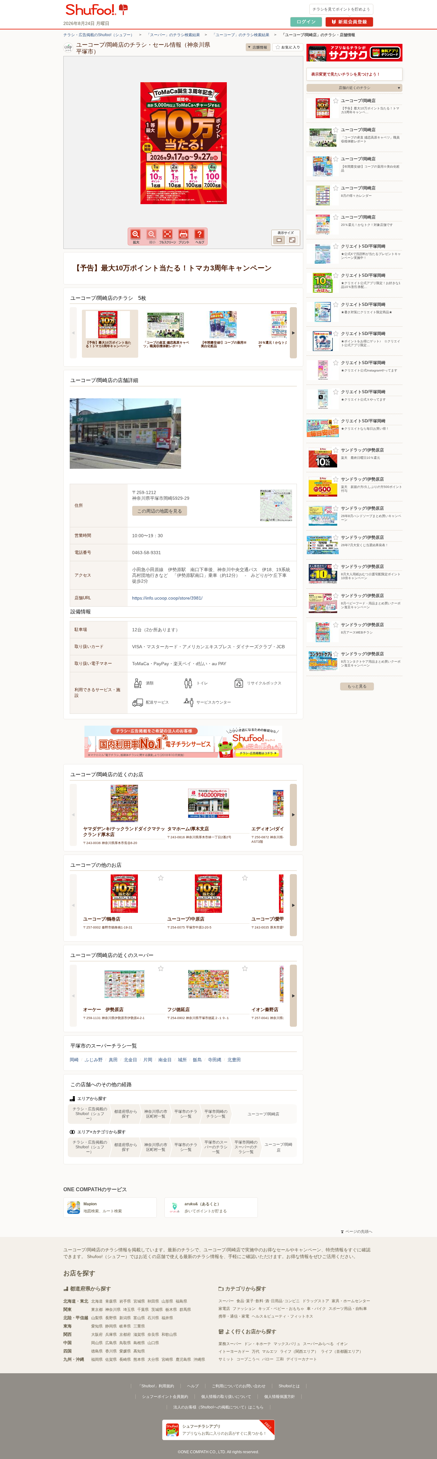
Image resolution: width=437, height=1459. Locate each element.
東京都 (97, 1309)
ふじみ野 (94, 1059)
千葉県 (143, 1309)
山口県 (153, 1343)
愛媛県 (125, 1351)
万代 (255, 1351)
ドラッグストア (315, 1301)
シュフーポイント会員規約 (165, 1396)
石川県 (153, 1318)
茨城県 (157, 1309)
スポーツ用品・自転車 (348, 1308)
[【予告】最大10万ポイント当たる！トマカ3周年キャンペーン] (110, 324)
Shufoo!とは (289, 1386)
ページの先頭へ (356, 1231)
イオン (342, 1344)
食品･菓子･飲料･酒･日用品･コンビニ (268, 1301)
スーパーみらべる (318, 1344)
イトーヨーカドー (234, 1351)
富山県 (139, 1318)
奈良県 (153, 1334)
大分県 (153, 1359)
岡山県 (97, 1343)
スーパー (226, 1301)
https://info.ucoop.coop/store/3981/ (167, 598)
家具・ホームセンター (351, 1301)
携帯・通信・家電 (234, 1316)
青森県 (111, 1301)
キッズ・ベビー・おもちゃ (281, 1308)
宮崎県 (167, 1359)
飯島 (197, 1059)
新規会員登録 (349, 22)
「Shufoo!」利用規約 (156, 1386)
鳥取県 (125, 1343)
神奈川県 (113, 1309)
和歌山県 (169, 1334)
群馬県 (185, 1309)
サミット (226, 1359)
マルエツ (269, 1351)
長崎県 (125, 1359)
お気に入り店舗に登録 (287, 47)
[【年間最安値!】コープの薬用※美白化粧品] (225, 324)
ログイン (306, 22)
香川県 (111, 1351)
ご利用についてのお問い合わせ (239, 1386)
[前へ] (73, 332)
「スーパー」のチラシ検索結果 (173, 35)
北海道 (97, 1301)
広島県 (111, 1343)
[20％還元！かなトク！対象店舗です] (282, 324)
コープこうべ (247, 1359)
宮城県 (139, 1301)
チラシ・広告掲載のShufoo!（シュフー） (98, 35)
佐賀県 (111, 1359)
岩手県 (125, 1301)
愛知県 (97, 1326)
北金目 (130, 1059)
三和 (280, 1359)
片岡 (147, 1059)
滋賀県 (139, 1334)
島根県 (139, 1343)
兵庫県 (111, 1334)
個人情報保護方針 (279, 1396)
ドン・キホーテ (257, 1344)
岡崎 (74, 1059)
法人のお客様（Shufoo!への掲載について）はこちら (218, 1407)
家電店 (224, 1308)
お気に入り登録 (161, 878)
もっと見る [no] (357, 686)
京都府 (125, 1334)
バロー (268, 1359)
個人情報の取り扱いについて (226, 1396)
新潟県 (125, 1318)
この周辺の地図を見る (159, 511)
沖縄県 (199, 1359)
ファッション (244, 1308)
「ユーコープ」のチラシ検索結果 (240, 35)
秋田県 (153, 1301)
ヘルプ (193, 1386)
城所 (182, 1059)
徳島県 (97, 1351)
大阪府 (97, 1334)
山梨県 (97, 1318)
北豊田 (234, 1059)
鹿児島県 (183, 1359)
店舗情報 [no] (258, 47)
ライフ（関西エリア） (299, 1351)
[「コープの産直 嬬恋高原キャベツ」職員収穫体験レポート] (167, 324)
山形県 (167, 1301)
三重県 (139, 1326)
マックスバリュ (287, 1344)
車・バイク (316, 1308)
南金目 (165, 1059)
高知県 (139, 1351)
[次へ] (293, 332)
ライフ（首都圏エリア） (342, 1351)
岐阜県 (125, 1326)
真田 (113, 1059)
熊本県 (139, 1359)
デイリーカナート (301, 1359)
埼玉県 (129, 1309)
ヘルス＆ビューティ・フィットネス (282, 1316)
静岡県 (111, 1326)
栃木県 (171, 1309)
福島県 (181, 1301)
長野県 (111, 1318)
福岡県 (97, 1359)
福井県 (167, 1318)
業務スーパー (230, 1344)
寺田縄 (214, 1059)
